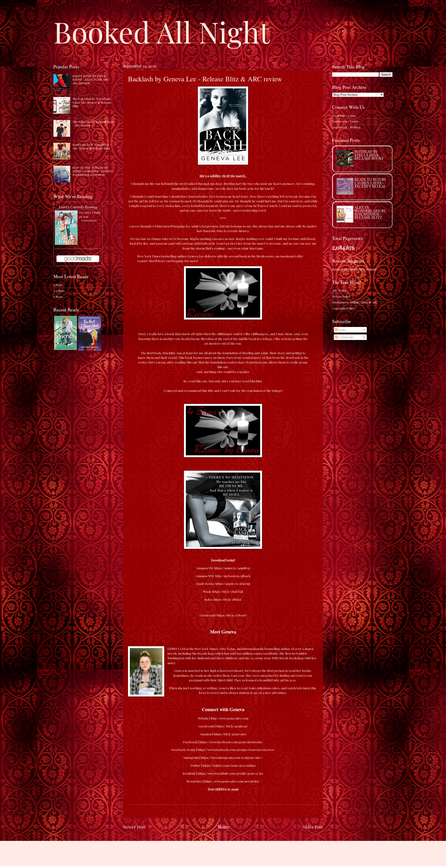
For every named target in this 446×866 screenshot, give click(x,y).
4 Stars (58, 285)
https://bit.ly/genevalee (230, 734)
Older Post (312, 827)
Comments (346, 337)
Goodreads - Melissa (346, 127)
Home (224, 827)
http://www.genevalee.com (229, 718)
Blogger (254, 857)
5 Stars (57, 297)
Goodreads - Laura (345, 121)
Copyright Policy (343, 308)
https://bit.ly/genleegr (232, 726)
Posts (342, 330)
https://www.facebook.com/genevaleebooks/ (231, 742)
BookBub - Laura (344, 115)
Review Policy (341, 296)
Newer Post (134, 827)
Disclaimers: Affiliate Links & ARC (355, 302)
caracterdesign (220, 857)
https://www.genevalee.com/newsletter (231, 781)
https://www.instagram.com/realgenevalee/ (231, 757)
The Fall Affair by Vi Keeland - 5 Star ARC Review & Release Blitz (92, 102)
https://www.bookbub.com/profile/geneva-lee (230, 773)
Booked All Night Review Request (354, 269)
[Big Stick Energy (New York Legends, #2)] (65, 349)
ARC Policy (339, 290)
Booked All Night (161, 31)
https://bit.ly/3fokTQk (227, 591)
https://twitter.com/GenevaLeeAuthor (229, 765)
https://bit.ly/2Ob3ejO (232, 615)
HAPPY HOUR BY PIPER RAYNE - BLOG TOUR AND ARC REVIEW (90, 79)
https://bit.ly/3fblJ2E (227, 599)
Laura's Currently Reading (78, 206)
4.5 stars (59, 291)
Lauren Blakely (89, 220)
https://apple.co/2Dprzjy (233, 583)
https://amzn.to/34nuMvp (232, 568)
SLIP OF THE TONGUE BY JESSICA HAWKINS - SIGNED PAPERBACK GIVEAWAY (92, 171)
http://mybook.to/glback (232, 576)
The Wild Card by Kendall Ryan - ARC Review (93, 123)
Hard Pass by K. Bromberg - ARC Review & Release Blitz (91, 146)
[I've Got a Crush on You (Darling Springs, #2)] (66, 244)
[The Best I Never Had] (89, 349)
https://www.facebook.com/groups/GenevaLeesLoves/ (236, 749)
